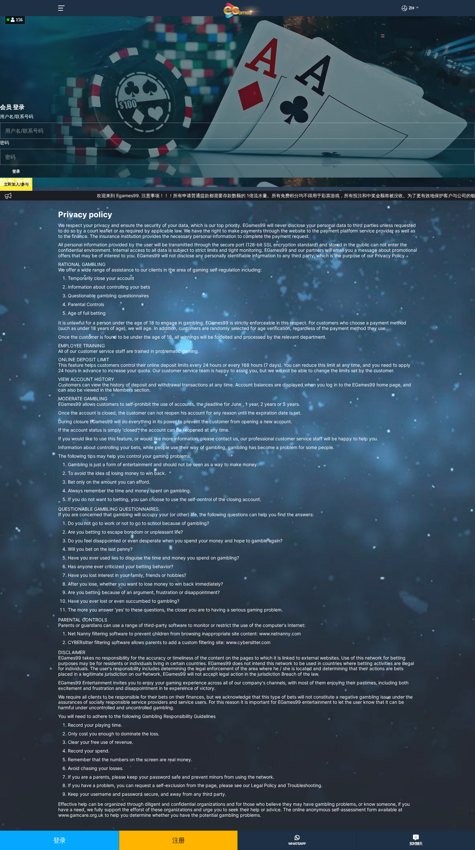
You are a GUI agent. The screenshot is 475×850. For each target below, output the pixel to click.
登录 (59, 840)
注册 (178, 840)
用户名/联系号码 (16, 116)
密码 (4, 142)
